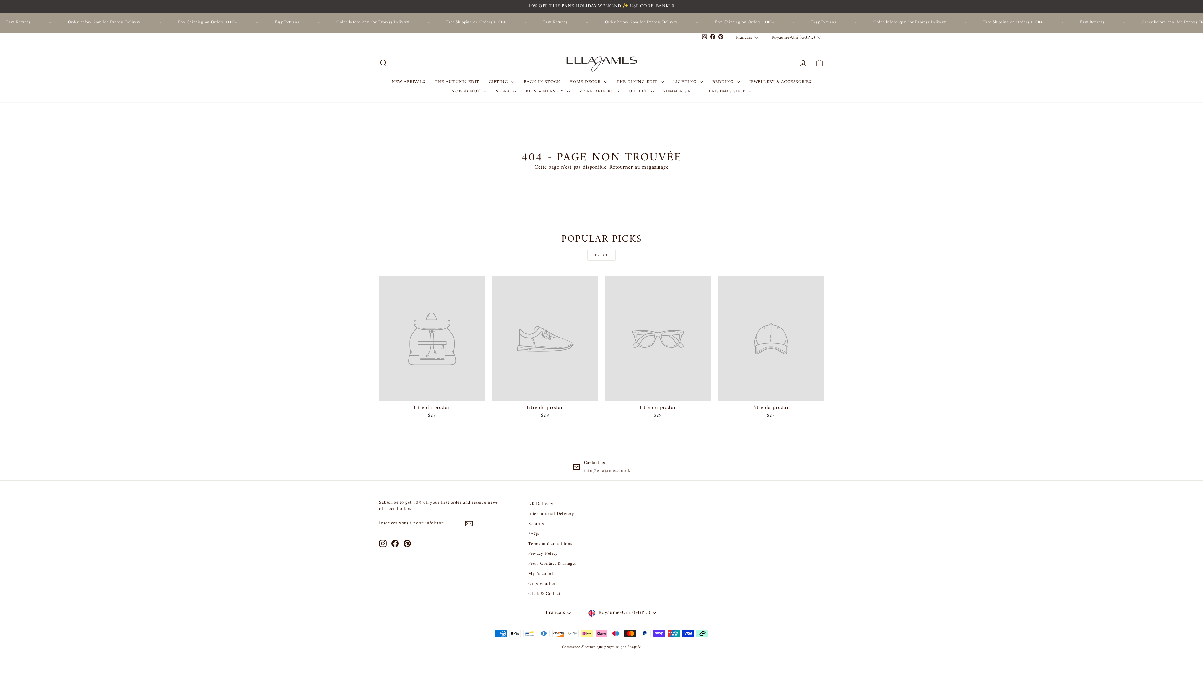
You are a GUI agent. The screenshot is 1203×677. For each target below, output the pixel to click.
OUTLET (639, 91)
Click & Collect (544, 594)
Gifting (499, 82)
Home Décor (586, 82)
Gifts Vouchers (543, 584)
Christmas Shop (726, 91)
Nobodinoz (466, 91)
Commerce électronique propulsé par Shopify (601, 647)
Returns (536, 524)
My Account (540, 574)
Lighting (685, 82)
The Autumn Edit (457, 82)
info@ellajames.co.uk (607, 470)
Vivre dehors (597, 91)
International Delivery (551, 514)
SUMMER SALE (679, 91)
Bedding (723, 82)
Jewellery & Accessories (780, 82)
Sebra (504, 91)
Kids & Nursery (545, 91)
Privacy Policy (543, 554)
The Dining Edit (638, 82)
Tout (601, 255)
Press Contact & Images (552, 564)
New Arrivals (409, 82)
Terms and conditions (550, 544)
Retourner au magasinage (639, 167)
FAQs (533, 534)
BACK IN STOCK (542, 82)
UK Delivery (541, 504)
